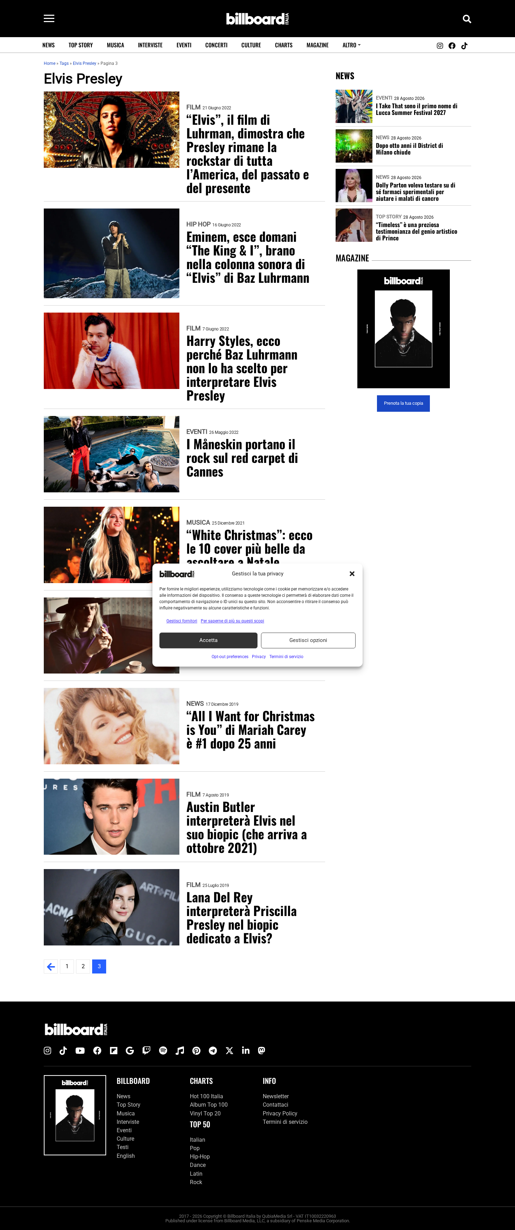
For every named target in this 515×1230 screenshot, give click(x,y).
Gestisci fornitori (181, 621)
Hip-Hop (200, 1156)
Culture (251, 45)
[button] (352, 574)
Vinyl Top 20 (205, 1113)
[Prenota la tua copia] (403, 328)
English (126, 1156)
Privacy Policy (280, 1113)
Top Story (81, 45)
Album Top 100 (209, 1104)
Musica (115, 45)
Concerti (216, 45)
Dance (198, 1165)
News (48, 45)
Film (193, 107)
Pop (195, 1148)
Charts (284, 45)
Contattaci (275, 1104)
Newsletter (276, 1096)
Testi (123, 1147)
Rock (196, 1182)
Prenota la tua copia (403, 403)
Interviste (150, 45)
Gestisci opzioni (308, 640)
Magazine (318, 45)
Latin (196, 1173)
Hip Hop (198, 224)
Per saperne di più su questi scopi (232, 621)
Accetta (208, 640)
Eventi (184, 45)
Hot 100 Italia (206, 1096)
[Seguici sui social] (439, 45)
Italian (197, 1139)
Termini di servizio (285, 1122)
